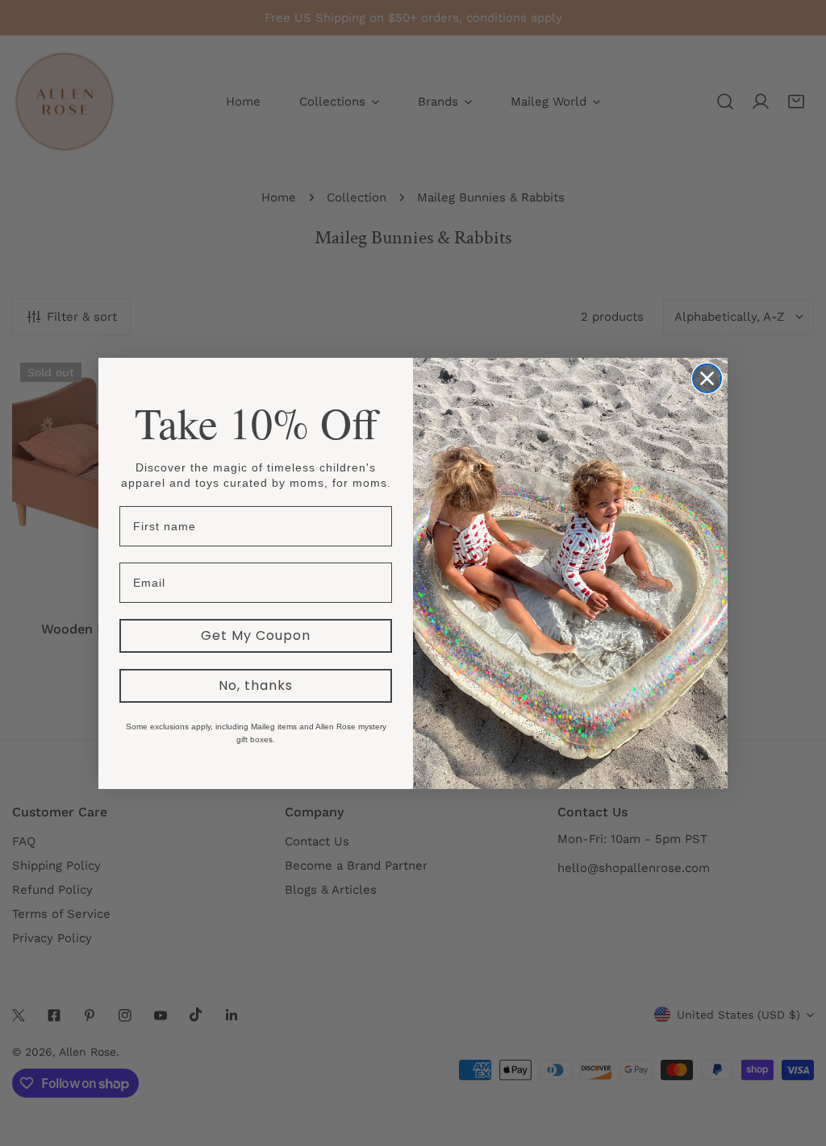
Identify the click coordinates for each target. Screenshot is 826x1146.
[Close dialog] (707, 378)
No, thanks (256, 685)
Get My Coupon (256, 635)
